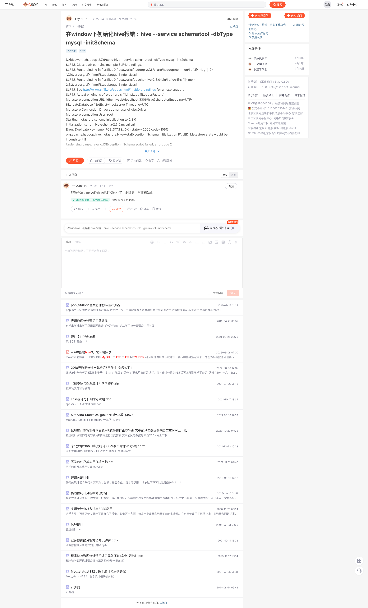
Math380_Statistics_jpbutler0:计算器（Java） (103, 415)
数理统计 (77, 524)
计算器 (75, 587)
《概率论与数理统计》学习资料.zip (95, 383)
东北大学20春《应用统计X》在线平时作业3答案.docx (108, 446)
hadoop (71, 50)
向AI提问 (296, 15)
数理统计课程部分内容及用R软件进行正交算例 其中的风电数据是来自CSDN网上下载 (129, 430)
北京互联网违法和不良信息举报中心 (269, 113)
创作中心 (352, 4)
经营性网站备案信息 (287, 103)
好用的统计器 (80, 477)
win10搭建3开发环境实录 (91, 352)
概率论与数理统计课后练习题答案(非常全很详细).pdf (107, 556)
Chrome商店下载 (258, 123)
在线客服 (295, 87)
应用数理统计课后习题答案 (89, 321)
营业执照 (294, 108)
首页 (68, 26)
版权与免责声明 (257, 128)
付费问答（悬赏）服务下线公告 (267, 24)
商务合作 (284, 95)
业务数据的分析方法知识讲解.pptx (94, 540)
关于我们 (253, 95)
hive (82, 50)
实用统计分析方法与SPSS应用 (91, 509)
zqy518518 (82, 19)
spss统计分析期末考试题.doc (91, 399)
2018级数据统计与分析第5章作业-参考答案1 (101, 368)
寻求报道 (300, 95)
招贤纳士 (268, 95)
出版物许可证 (288, 128)
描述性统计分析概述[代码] (89, 493)
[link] (68, 26)
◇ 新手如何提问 (258, 33)
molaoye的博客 (75, 357)
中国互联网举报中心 (260, 118)
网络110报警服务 (284, 118)
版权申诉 (273, 128)
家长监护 (297, 113)
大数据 (80, 26)
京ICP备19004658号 (261, 103)
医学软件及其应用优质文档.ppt (92, 462)
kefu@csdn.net (278, 87)
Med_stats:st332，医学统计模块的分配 (98, 571)
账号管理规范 (278, 123)
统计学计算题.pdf (83, 336)
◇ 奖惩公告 (255, 37)
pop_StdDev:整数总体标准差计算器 (95, 305)
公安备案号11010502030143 (270, 108)
